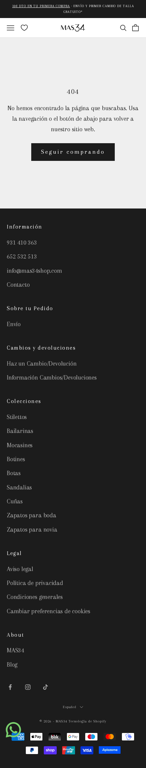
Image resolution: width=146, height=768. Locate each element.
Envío (14, 324)
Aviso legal (20, 569)
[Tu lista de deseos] (24, 27)
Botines (16, 459)
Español (70, 707)
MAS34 (15, 650)
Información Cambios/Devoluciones (52, 377)
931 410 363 (22, 242)
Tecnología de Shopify (88, 721)
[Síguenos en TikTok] (45, 687)
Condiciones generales (35, 597)
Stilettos (17, 417)
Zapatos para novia (32, 529)
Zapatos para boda (31, 515)
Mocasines (20, 445)
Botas (14, 473)
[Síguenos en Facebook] (10, 687)
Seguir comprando (73, 151)
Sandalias (19, 487)
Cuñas (15, 501)
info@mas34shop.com (34, 270)
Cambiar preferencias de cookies (48, 611)
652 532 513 (22, 256)
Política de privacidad (35, 583)
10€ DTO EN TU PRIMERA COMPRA (41, 6)
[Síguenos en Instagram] (27, 687)
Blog (12, 664)
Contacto (18, 284)
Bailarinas (20, 431)
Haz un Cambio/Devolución (41, 363)
